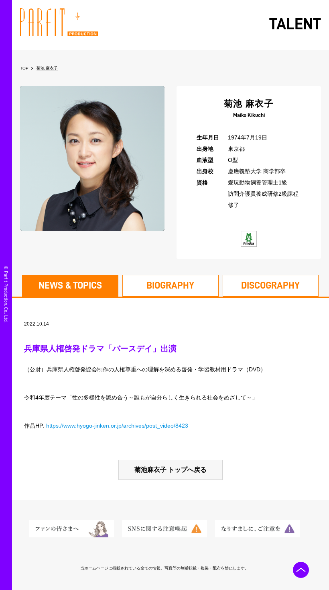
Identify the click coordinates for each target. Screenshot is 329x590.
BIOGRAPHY (170, 285)
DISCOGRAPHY (270, 285)
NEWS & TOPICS (70, 285)
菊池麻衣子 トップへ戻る (170, 469)
